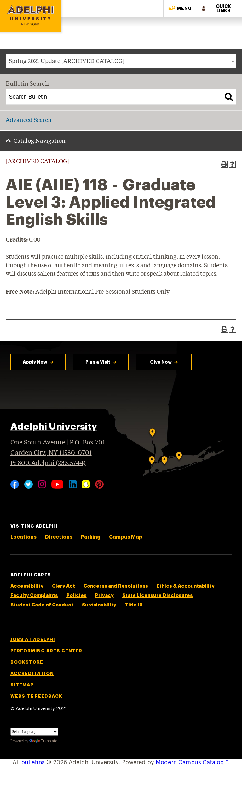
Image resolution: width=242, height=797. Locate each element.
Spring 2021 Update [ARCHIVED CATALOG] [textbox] (66, 61)
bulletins (33, 762)
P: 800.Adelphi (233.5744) (48, 463)
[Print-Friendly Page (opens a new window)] (224, 164)
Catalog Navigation (40, 141)
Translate (49, 741)
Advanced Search (28, 120)
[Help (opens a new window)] (232, 164)
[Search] (229, 97)
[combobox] (121, 61)
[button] (180, 8)
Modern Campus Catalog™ (192, 762)
